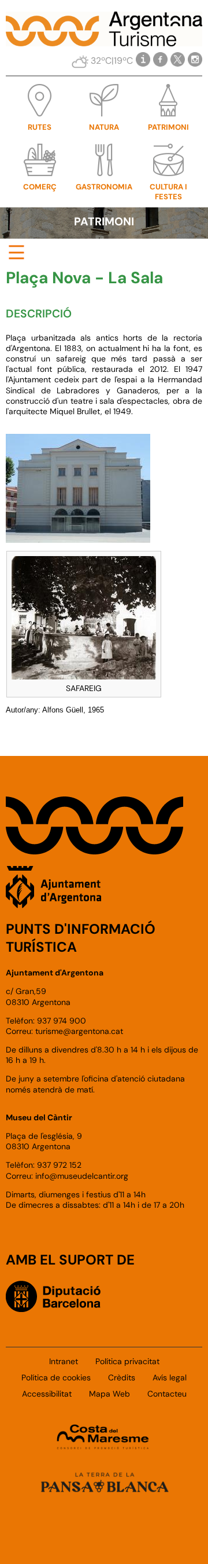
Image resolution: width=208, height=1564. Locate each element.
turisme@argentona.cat (79, 1031)
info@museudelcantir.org (81, 1176)
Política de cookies (56, 1377)
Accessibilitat (47, 1393)
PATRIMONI (104, 221)
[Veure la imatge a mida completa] (84, 614)
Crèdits (121, 1377)
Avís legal (170, 1377)
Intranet (63, 1361)
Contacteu (167, 1393)
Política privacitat (127, 1361)
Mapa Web (109, 1393)
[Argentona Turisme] (104, 40)
